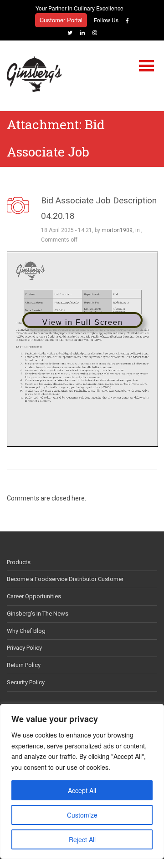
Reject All (82, 839)
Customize (82, 814)
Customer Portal (61, 19)
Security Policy (26, 682)
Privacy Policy (24, 647)
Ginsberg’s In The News (37, 613)
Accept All (82, 790)
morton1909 (117, 230)
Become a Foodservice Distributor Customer (65, 579)
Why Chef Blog (26, 630)
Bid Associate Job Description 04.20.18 (99, 208)
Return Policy (24, 665)
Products (19, 562)
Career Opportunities (34, 596)
